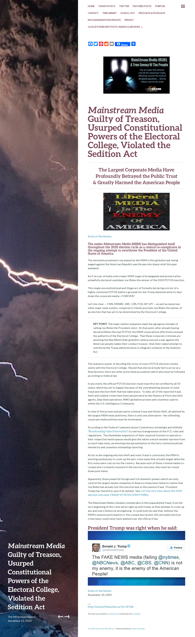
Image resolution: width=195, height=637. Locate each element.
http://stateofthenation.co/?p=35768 (110, 606)
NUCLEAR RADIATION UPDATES (104, 20)
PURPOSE (160, 6)
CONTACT (93, 13)
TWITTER (124, 6)
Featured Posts (142, 6)
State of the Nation (99, 236)
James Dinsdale (138, 629)
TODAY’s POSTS (106, 6)
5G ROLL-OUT (127, 13)
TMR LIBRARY (109, 13)
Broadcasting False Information (108, 431)
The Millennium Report (22, 616)
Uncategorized (113, 614)
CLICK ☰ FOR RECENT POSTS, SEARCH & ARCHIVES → (115, 27)
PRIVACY (129, 20)
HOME (91, 6)
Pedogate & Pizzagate (152, 13)
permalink (136, 614)
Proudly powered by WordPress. (101, 629)
